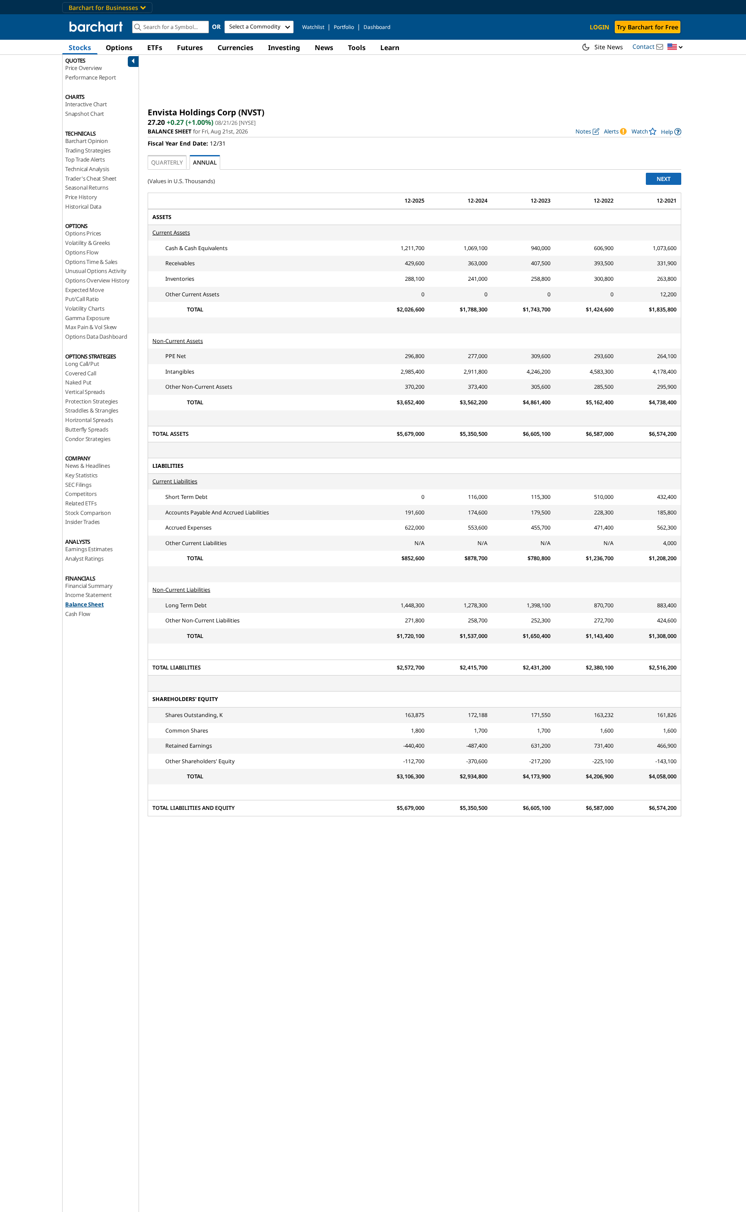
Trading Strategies (87, 150)
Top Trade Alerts (85, 159)
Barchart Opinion (86, 141)
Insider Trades (82, 522)
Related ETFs (81, 503)
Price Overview (83, 68)
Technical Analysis (87, 169)
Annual (205, 162)
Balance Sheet (84, 604)
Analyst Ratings (84, 558)
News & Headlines (87, 466)
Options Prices (83, 233)
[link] (671, 131)
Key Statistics (81, 475)
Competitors (81, 494)
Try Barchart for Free (647, 27)
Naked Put (78, 382)
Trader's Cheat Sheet (91, 178)
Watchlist (313, 27)
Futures (190, 47)
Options (119, 47)
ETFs (154, 47)
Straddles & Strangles (91, 410)
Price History (81, 197)
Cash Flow (77, 614)
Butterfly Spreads (86, 429)
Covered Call (80, 373)
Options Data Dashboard (96, 336)
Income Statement (88, 595)
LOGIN (599, 27)
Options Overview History (97, 280)
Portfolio (344, 27)
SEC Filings (78, 485)
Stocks (80, 47)
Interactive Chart (86, 104)
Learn (389, 47)
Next (663, 179)
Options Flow (81, 252)
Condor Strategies (88, 439)
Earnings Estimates (88, 549)
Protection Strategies (91, 401)
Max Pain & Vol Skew (91, 327)
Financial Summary (89, 586)
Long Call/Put (82, 364)
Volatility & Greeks (87, 243)
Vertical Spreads (85, 392)
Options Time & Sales (91, 262)
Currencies (235, 47)
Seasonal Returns (86, 187)
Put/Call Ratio (82, 299)
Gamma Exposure (87, 318)
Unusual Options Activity (95, 271)
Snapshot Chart (84, 113)
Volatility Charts (84, 308)
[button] (675, 47)
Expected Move (84, 290)
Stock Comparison (88, 513)
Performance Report (90, 77)
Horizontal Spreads (89, 420)
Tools (357, 47)
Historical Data (83, 206)
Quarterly (167, 162)
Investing (284, 47)
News (324, 47)
